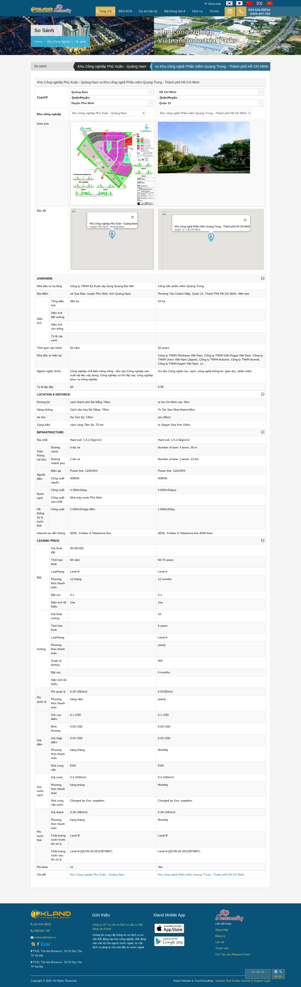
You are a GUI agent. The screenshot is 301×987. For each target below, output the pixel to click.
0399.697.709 (42, 930)
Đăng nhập (214, 3)
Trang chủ (105, 11)
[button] (112, 234)
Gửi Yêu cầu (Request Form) (232, 954)
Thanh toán (222, 948)
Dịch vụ (197, 11)
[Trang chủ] (51, 10)
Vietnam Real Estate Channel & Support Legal (242, 980)
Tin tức (214, 11)
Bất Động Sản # (174, 11)
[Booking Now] (230, 12)
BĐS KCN (125, 11)
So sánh (80, 41)
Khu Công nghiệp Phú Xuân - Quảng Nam (97, 874)
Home (38, 41)
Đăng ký (220, 936)
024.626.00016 (42, 924)
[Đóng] (132, 217)
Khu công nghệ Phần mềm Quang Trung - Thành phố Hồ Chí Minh (201, 874)
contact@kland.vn (45, 937)
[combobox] (112, 92)
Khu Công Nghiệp (58, 41)
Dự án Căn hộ (148, 11)
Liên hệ (219, 942)
